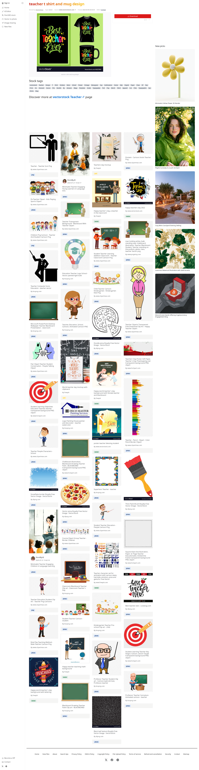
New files (45, 754)
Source (48, 88)
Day (146, 85)
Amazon (69, 88)
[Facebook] (112, 760)
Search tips (64, 754)
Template (82, 88)
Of (142, 85)
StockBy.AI (71, 180)
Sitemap (186, 754)
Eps (150, 88)
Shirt (56, 85)
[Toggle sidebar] (22, 3)
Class (138, 85)
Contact (103, 10)
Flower (80, 85)
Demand (41, 88)
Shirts (31, 91)
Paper (132, 85)
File (53, 88)
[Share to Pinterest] (101, 69)
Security (168, 754)
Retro (68, 85)
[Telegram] (6, 766)
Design (48, 85)
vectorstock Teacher (67, 97)
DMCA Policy (89, 754)
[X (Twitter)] (2, 766)
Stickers (62, 85)
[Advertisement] (91, 116)
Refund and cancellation (153, 754)
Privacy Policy (77, 754)
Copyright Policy (103, 754)
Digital (127, 85)
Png (108, 88)
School (74, 85)
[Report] (149, 19)
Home (37, 754)
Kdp (121, 85)
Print (31, 88)
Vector (116, 85)
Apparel (125, 88)
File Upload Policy (119, 754)
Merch (113, 88)
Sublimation (108, 85)
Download (133, 16)
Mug (36, 91)
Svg (101, 85)
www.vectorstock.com (66, 10)
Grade (89, 88)
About (55, 754)
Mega (75, 88)
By (64, 88)
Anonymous (39, 10)
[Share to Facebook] (97, 69)
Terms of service (135, 754)
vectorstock (33, 85)
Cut (131, 88)
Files (135, 88)
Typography (96, 88)
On (36, 88)
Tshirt (119, 88)
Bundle (59, 88)
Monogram (94, 85)
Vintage (86, 85)
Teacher (41, 85)
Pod (103, 88)
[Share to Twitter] (93, 69)
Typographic (142, 88)
